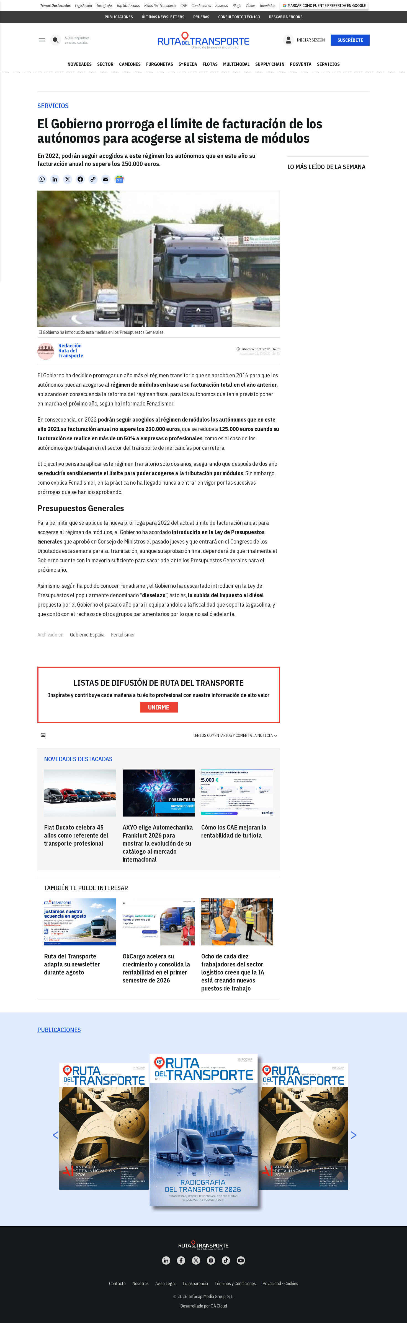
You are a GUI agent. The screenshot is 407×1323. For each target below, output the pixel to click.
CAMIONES (130, 64)
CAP (184, 5)
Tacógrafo (104, 5)
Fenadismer (123, 634)
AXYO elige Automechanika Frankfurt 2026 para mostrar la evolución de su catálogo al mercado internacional (158, 843)
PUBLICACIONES (119, 16)
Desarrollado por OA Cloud (203, 1306)
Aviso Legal (165, 1283)
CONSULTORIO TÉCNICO (239, 16)
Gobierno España (87, 634)
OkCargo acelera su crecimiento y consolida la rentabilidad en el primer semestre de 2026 (156, 968)
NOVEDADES (80, 64)
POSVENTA (300, 64)
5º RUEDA (188, 64)
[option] (204, 1129)
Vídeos (251, 5)
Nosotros (140, 1283)
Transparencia (195, 1283)
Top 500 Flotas (128, 5)
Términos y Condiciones (235, 1283)
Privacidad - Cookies (280, 1283)
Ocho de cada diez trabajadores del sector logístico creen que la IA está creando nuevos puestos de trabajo (232, 972)
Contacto (117, 1283)
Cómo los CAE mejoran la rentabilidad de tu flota (234, 831)
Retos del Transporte (160, 5)
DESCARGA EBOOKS (286, 16)
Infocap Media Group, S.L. (211, 1296)
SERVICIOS (328, 64)
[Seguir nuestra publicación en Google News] (119, 179)
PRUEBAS (201, 16)
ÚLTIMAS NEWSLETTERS (163, 16)
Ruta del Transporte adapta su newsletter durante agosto (72, 964)
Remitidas (267, 5)
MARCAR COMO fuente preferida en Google (327, 5)
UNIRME (158, 707)
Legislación (83, 5)
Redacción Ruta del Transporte (70, 350)
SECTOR (105, 64)
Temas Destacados (55, 5)
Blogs (237, 5)
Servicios (53, 105)
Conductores (201, 5)
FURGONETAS (159, 64)
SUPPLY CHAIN (269, 64)
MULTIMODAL (236, 64)
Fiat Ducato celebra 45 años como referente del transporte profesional (76, 835)
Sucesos (221, 5)
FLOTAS (210, 64)
